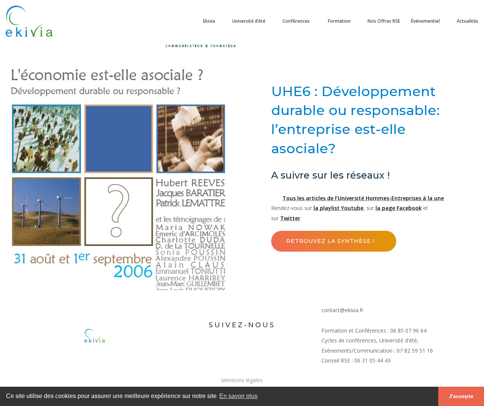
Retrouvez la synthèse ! (330, 241)
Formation (339, 21)
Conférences (296, 21)
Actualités (467, 21)
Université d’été (248, 21)
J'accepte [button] (461, 396)
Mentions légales (242, 380)
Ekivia (208, 21)
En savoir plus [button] (238, 396)
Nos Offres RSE (384, 21)
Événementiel (425, 21)
